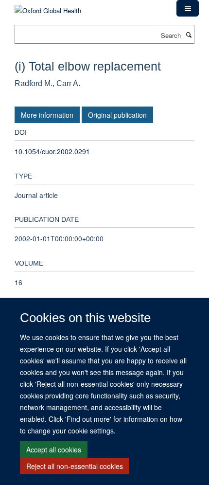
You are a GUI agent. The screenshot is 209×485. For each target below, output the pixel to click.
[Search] (188, 34)
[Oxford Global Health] (48, 7)
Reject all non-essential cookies (74, 466)
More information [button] (47, 115)
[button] (187, 8)
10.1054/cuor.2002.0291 (52, 151)
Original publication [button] (117, 115)
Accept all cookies (53, 449)
